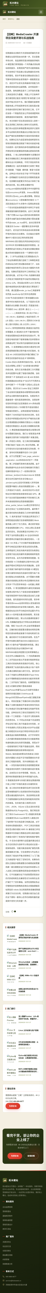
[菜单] (40, 12)
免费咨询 (13, 1106)
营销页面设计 (8, 1224)
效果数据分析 (8, 1264)
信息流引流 (7, 1246)
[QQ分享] (12, 911)
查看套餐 (31, 1156)
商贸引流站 (7, 1229)
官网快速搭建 (8, 1220)
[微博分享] (15, 911)
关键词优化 (7, 1242)
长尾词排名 (7, 1251)
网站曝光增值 (8, 1255)
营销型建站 (7, 1211)
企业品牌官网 (8, 1207)
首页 (4, 19)
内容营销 (6, 1259)
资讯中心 (11, 19)
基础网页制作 (8, 1216)
